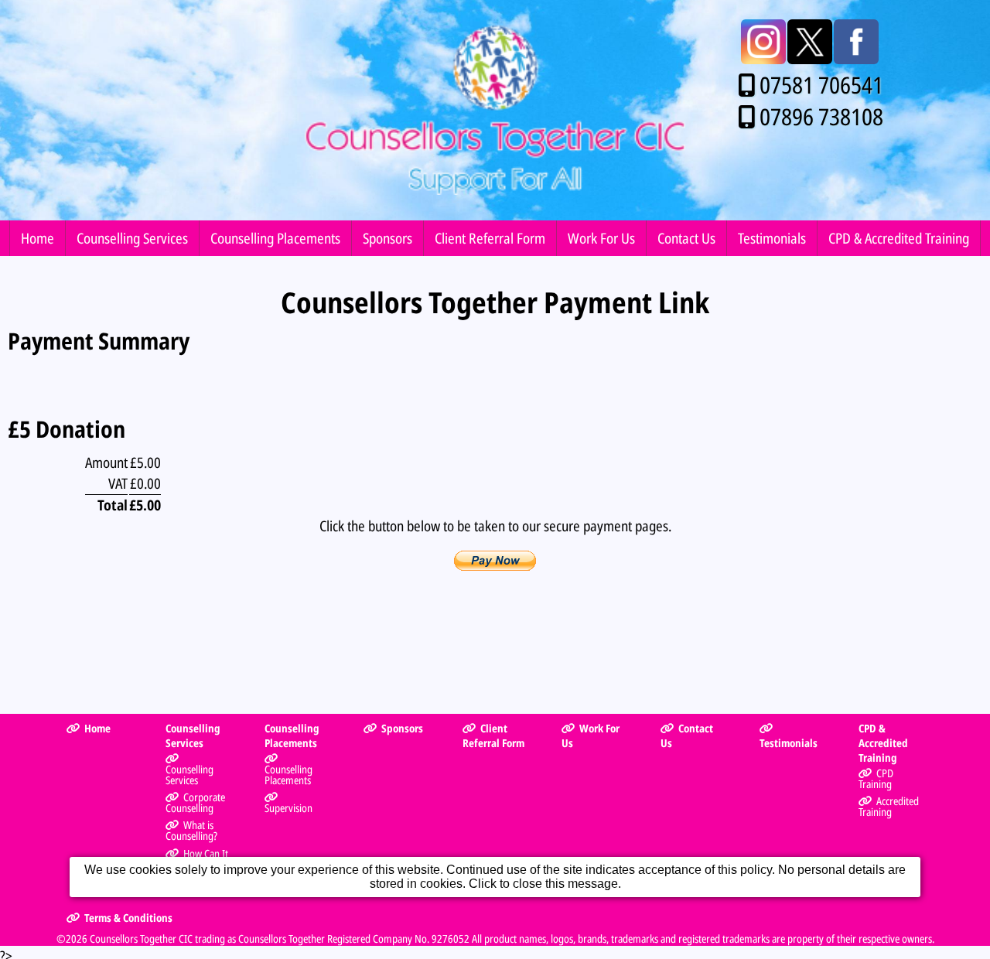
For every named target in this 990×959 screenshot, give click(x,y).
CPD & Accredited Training (898, 237)
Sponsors (387, 237)
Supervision (288, 807)
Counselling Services (132, 237)
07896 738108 (821, 116)
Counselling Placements (275, 237)
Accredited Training (888, 806)
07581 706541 (821, 85)
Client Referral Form (490, 237)
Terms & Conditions (128, 917)
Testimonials (772, 237)
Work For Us (601, 237)
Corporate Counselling (195, 802)
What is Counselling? (191, 830)
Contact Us (686, 237)
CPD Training (876, 778)
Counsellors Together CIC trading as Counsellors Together (207, 938)
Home (37, 237)
